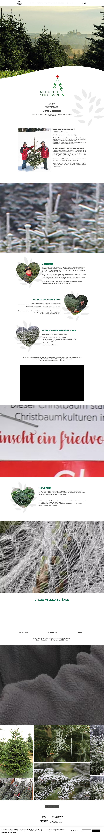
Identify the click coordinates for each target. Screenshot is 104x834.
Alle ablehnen (87, 830)
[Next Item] (101, 762)
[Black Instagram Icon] (85, 3)
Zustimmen (96, 830)
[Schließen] (102, 831)
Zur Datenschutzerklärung (9, 832)
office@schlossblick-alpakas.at (56, 822)
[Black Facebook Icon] (83, 3)
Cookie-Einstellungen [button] (76, 830)
